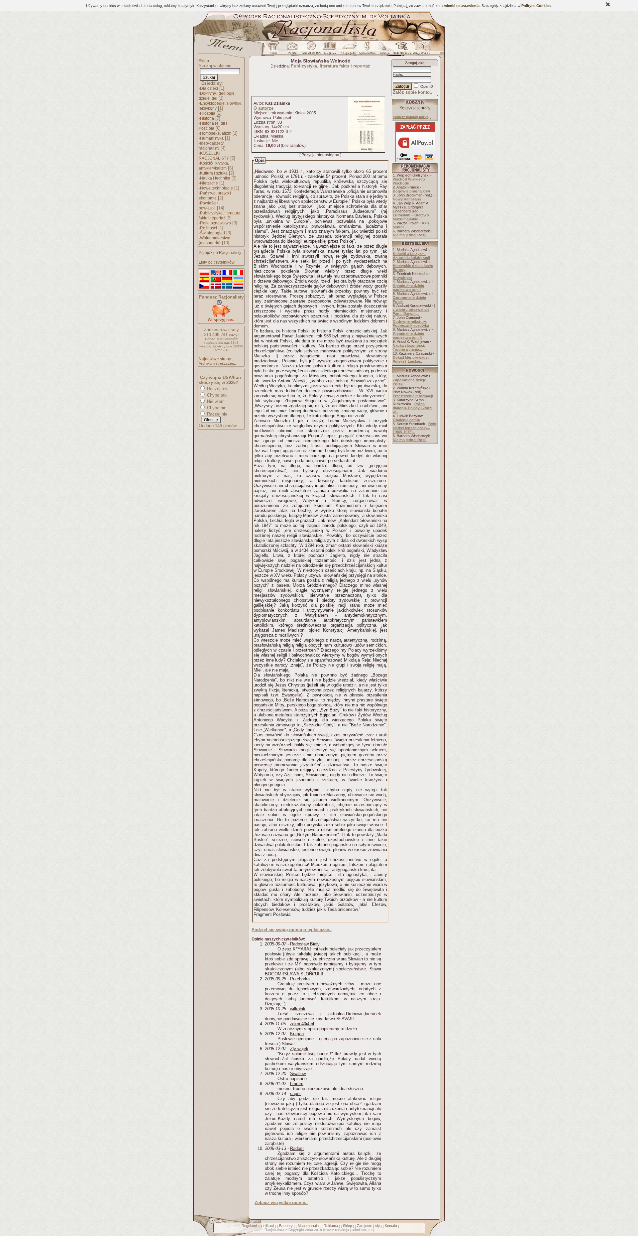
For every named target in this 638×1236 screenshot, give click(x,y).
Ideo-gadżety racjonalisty (211, 146)
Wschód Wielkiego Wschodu (409, 181)
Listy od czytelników (217, 262)
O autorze (263, 108)
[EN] (215, 273)
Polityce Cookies (536, 6)
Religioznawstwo (215, 223)
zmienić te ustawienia (460, 6)
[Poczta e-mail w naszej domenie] (291, 49)
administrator (362, 1230)
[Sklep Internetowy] (330, 49)
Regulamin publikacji (258, 1226)
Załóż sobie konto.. (412, 92)
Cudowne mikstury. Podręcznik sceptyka (411, 323)
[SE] (227, 286)
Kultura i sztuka (214, 173)
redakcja (342, 1230)
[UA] (238, 279)
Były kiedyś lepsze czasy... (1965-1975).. (414, 428)
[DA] (215, 286)
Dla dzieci (209, 88)
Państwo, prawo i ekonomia (215, 195)
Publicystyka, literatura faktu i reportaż (220, 215)
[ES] (204, 279)
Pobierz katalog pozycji (412, 117)
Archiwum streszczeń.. (217, 363)
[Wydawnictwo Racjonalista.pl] (367, 49)
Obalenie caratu (406, 420)
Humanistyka (212, 138)
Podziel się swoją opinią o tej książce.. (292, 929)
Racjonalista (274, 1230)
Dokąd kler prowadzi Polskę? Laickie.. (411, 359)
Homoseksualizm (215, 133)
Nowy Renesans (407, 199)
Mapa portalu (308, 1226)
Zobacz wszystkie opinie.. (281, 1202)
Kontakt (391, 1226)
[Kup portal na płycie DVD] (311, 49)
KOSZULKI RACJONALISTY (214, 156)
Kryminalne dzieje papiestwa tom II (408, 335)
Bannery (286, 1226)
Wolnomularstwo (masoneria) (214, 240)
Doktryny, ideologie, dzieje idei (217, 96)
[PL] (204, 273)
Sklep (204, 61)
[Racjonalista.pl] (319, 39)
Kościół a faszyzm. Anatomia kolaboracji (411, 256)
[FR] (227, 273)
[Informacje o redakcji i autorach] (383, 49)
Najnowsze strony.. (216, 359)
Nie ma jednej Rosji (409, 235)
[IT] (238, 273)
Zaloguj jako (414, 63)
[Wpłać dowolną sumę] (221, 315)
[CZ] (204, 286)
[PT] (215, 279)
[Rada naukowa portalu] (400, 49)
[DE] (227, 279)
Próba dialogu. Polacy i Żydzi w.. (412, 408)
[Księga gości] (350, 49)
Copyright (296, 1230)
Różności (208, 228)
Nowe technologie (216, 188)
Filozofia (207, 113)
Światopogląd (212, 233)
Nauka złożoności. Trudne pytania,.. (409, 347)
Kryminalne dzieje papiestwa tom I (408, 288)
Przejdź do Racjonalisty (220, 252)
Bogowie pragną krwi (411, 191)
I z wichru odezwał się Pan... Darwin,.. (414, 309)
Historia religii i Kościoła (213, 126)
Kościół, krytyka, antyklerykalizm (214, 166)
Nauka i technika (215, 178)
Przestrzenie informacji (413, 396)
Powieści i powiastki (208, 205)
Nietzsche (209, 183)
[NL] (238, 286)
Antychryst (402, 278)
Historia (207, 118)
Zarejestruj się (368, 1226)
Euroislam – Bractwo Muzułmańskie (411, 217)
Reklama (331, 1226)
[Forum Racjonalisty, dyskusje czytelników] (274, 49)
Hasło (397, 74)
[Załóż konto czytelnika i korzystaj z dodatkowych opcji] (419, 49)
